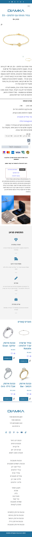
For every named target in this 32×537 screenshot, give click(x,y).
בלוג (15, 493)
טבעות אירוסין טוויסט (16, 515)
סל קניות (16, 446)
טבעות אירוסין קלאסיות (16, 512)
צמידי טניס (16, 473)
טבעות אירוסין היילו (16, 521)
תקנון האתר (16, 488)
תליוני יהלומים (16, 482)
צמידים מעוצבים (16, 476)
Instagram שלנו (26, 121)
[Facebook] (23, 2)
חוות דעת (16, 496)
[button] (1, 24)
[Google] (15, 2)
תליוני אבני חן (16, 479)
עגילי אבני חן (16, 467)
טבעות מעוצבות (16, 460)
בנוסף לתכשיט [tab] (16, 176)
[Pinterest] (17, 2)
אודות (16, 490)
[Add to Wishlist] (28, 140)
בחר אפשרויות (23, 361)
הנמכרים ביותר (16, 440)
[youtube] (12, 2)
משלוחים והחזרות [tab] (12, 169)
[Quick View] (30, 356)
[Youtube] (21, 432)
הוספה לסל (15, 147)
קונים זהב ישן (16, 449)
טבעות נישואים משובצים (16, 463)
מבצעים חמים (16, 443)
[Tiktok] (9, 2)
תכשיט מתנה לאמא (16, 453)
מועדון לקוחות (16, 504)
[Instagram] (20, 2)
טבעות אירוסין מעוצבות (16, 524)
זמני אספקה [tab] (16, 173)
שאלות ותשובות (16, 502)
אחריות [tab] (22, 169)
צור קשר (16, 499)
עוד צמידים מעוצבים (24, 117)
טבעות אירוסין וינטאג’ (16, 518)
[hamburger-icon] (28, 6)
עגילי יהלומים (16, 470)
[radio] (26, 136)
